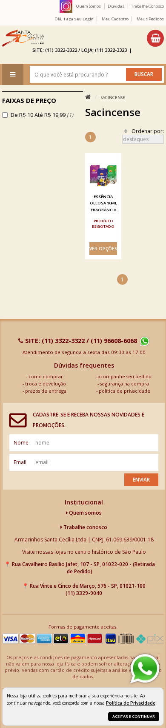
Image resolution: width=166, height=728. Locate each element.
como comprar (46, 376)
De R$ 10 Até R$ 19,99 (42, 115)
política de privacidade (124, 391)
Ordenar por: (148, 131)
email (20, 462)
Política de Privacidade (130, 703)
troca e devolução (45, 383)
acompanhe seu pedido (125, 376)
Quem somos (85, 512)
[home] (23, 38)
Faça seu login (79, 19)
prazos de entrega (45, 391)
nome (21, 442)
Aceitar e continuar (133, 716)
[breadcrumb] (88, 97)
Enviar (141, 479)
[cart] (155, 38)
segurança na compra (124, 383)
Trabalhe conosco (84, 527)
